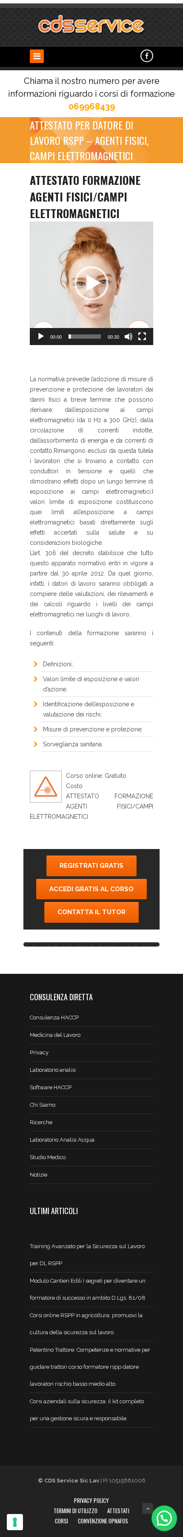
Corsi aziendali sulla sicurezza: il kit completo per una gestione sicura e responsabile (87, 1410)
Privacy (39, 1052)
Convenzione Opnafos (103, 1521)
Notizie (38, 1174)
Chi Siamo (42, 1105)
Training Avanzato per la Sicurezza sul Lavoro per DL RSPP (87, 1254)
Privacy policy (91, 1500)
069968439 (92, 106)
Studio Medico (48, 1157)
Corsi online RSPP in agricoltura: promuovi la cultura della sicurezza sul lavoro (86, 1324)
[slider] (85, 336)
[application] (91, 283)
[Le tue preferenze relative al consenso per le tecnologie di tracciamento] (15, 1522)
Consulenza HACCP (54, 1017)
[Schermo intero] (142, 336)
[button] (91, 283)
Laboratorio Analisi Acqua (62, 1140)
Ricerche (41, 1122)
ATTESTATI (118, 1510)
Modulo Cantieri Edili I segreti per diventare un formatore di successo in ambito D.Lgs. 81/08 (88, 1289)
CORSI (61, 1521)
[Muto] (128, 336)
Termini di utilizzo (75, 1510)
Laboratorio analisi (53, 1070)
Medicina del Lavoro (55, 1035)
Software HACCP (50, 1087)
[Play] (41, 336)
